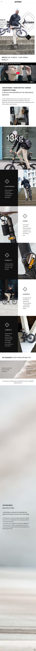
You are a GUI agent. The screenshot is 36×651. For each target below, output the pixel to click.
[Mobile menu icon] (1, 1)
